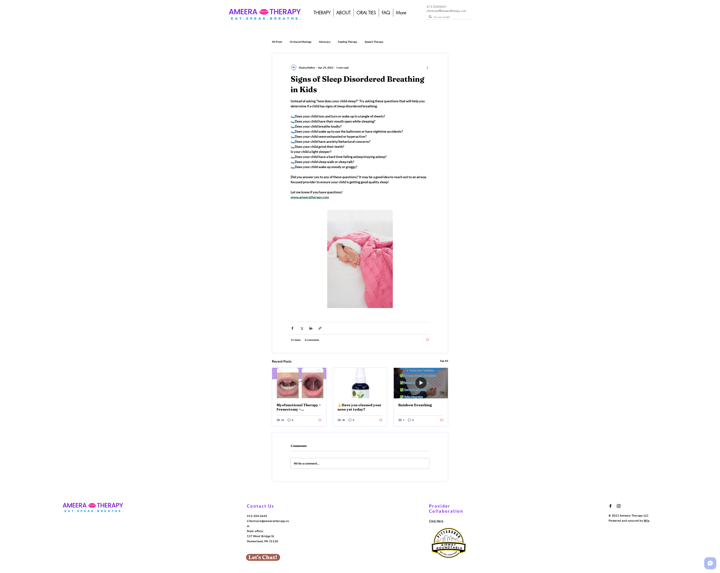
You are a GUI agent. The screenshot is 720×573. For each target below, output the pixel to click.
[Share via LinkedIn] (311, 328)
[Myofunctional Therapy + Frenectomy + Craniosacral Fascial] (299, 383)
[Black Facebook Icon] (610, 506)
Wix (646, 520)
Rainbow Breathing (415, 405)
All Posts (277, 41)
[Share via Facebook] (292, 328)
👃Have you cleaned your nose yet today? (359, 407)
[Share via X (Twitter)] (301, 328)
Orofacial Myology (300, 41)
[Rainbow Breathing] (421, 383)
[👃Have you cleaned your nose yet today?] (360, 383)
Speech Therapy (374, 41)
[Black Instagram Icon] (618, 506)
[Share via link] (320, 328)
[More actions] (427, 67)
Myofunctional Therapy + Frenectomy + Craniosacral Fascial (299, 407)
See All (444, 360)
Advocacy (324, 41)
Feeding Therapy (347, 41)
